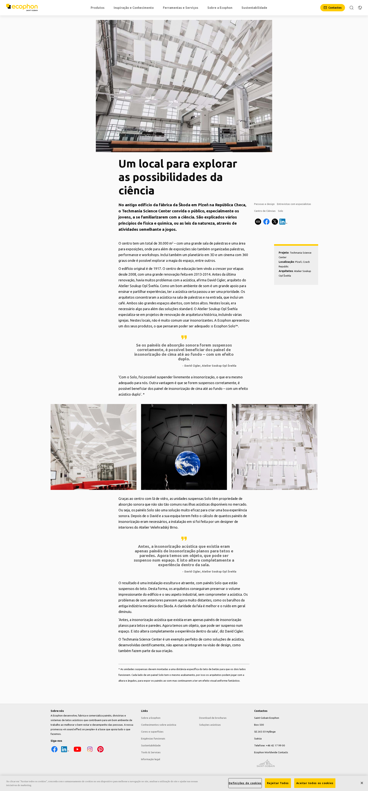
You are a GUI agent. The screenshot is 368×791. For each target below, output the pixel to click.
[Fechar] (362, 783)
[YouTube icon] (77, 752)
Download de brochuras (213, 717)
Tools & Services (151, 752)
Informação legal (150, 759)
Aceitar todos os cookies (314, 783)
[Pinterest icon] (100, 752)
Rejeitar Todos (278, 783)
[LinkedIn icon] (65, 752)
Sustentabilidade (151, 745)
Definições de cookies (245, 783)
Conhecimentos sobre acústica (158, 724)
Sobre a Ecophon (150, 717)
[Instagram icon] (90, 752)
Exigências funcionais (153, 738)
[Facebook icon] (54, 752)
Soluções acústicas (210, 724)
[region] (184, 783)
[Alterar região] (360, 8)
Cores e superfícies (152, 731)
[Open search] (351, 8)
